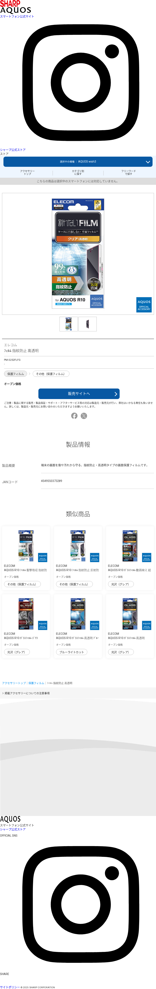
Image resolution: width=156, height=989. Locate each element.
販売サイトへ (79, 394)
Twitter (84, 415)
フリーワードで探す (128, 173)
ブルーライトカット (71, 652)
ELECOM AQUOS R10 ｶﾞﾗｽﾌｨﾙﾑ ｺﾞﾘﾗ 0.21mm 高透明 (21, 638)
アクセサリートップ (27, 173)
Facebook (75, 415)
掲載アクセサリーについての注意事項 (27, 693)
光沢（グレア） (121, 584)
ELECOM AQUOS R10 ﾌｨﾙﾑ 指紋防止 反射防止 (77, 570)
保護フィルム (15, 374)
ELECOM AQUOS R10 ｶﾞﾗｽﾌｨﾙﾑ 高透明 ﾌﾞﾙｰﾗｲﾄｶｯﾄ (77, 638)
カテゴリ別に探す (78, 173)
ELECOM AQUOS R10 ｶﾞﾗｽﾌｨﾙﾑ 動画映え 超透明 (129, 570)
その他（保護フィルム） (51, 374)
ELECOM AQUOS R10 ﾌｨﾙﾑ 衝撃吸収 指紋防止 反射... (25, 570)
